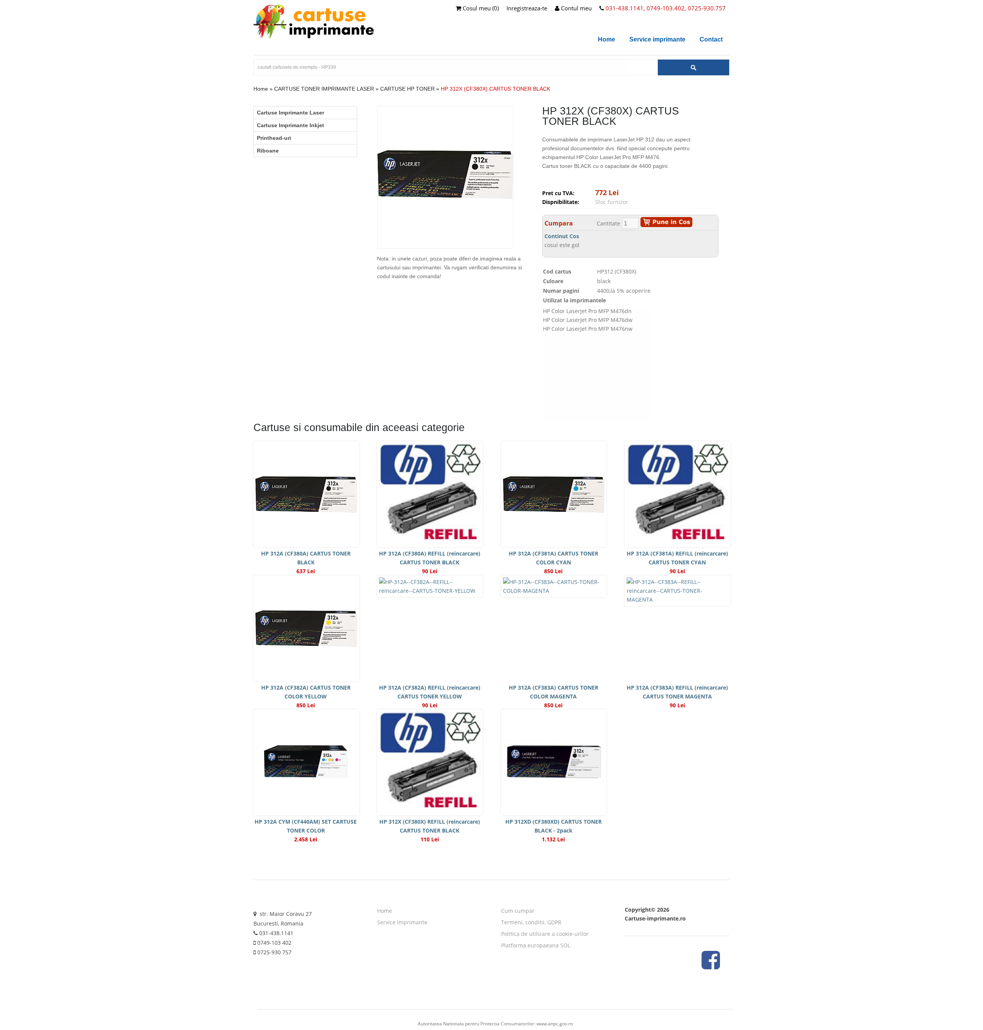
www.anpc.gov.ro (554, 1023)
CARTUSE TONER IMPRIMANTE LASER (324, 89)
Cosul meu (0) (480, 8)
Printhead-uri (274, 138)
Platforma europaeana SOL (535, 945)
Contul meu (575, 8)
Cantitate (608, 223)
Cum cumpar (518, 910)
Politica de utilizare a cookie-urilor (545, 933)
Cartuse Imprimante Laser (290, 112)
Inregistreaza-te (526, 8)
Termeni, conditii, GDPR (531, 922)
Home (606, 39)
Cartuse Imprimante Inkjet (290, 125)
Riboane (268, 151)
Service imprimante (657, 39)
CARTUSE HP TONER (407, 89)
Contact (711, 39)
